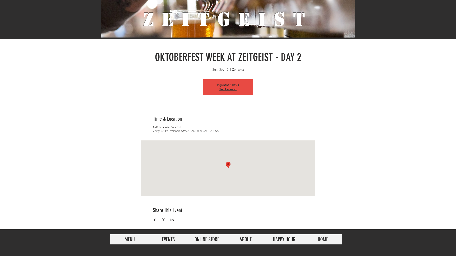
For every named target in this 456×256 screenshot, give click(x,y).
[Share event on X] (163, 219)
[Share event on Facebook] (154, 219)
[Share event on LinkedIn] (172, 219)
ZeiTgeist (228, 19)
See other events (228, 89)
